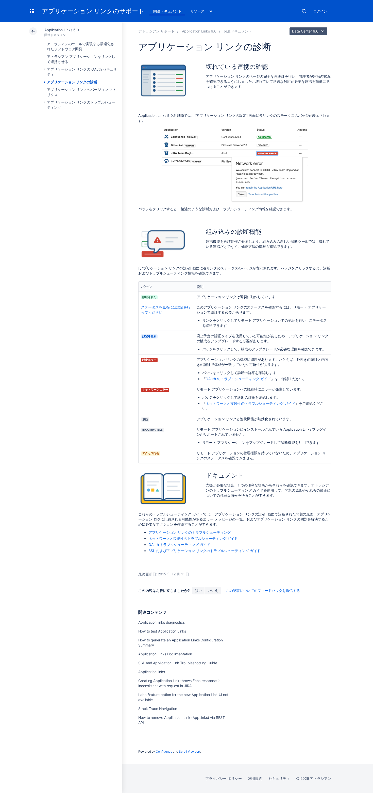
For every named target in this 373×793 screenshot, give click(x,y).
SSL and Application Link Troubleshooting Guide (177, 663)
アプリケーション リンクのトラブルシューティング (189, 532)
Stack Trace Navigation (157, 708)
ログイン (320, 11)
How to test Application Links (162, 631)
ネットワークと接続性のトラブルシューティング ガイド (250, 403)
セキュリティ (279, 778)
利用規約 (255, 778)
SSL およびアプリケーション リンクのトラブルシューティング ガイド (204, 550)
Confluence (164, 751)
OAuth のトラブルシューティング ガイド (238, 379)
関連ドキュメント (167, 11)
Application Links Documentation (165, 654)
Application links (151, 672)
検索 (304, 11)
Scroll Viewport (189, 751)
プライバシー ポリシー (223, 778)
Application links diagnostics (161, 622)
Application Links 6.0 (61, 30)
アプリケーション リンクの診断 (72, 82)
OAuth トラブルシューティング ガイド (179, 544)
